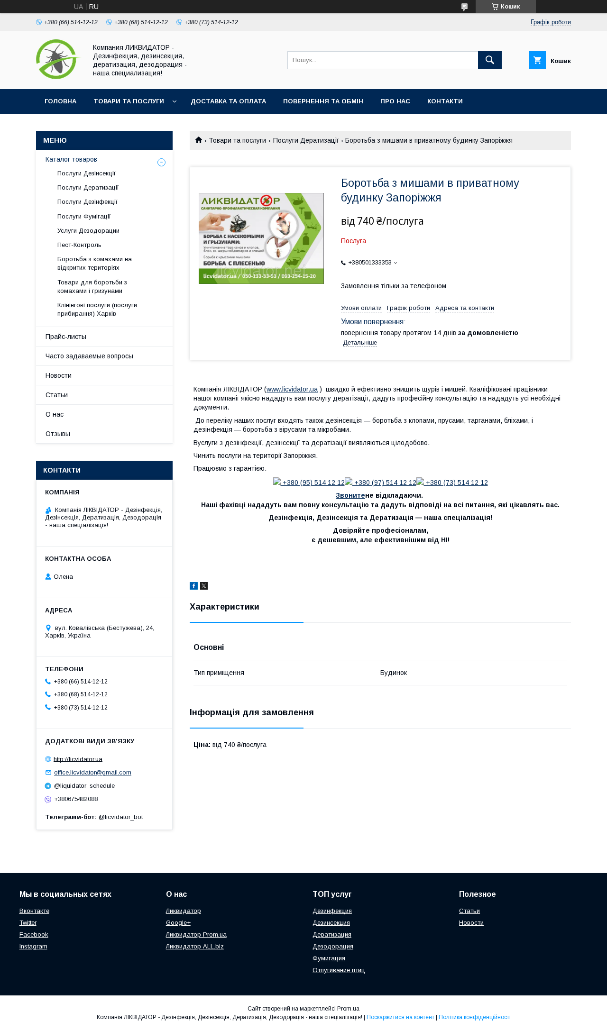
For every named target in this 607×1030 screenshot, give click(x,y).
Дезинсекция (331, 922)
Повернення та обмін (323, 101)
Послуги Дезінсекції (86, 173)
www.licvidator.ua (292, 389)
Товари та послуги (128, 101)
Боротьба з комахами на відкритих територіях (94, 263)
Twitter (28, 922)
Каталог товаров (71, 159)
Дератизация (332, 934)
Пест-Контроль (79, 244)
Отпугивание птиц (339, 970)
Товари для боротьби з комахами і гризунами (92, 286)
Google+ (178, 922)
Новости (59, 375)
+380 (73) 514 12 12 (456, 482)
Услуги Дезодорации (88, 230)
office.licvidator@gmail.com (92, 772)
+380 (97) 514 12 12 (384, 482)
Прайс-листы (66, 336)
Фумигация (329, 958)
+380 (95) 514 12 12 (313, 482)
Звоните (350, 495)
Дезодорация (333, 946)
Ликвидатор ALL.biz (195, 946)
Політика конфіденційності (475, 1017)
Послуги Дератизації (306, 140)
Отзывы (58, 434)
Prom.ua (348, 1008)
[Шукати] (490, 60)
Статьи (57, 395)
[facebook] (194, 587)
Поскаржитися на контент (400, 1017)
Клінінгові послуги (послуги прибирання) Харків (97, 309)
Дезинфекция (332, 910)
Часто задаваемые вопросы (89, 356)
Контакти (445, 101)
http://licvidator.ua (78, 758)
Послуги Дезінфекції (87, 201)
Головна (60, 101)
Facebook (33, 934)
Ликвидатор (183, 910)
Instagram (33, 946)
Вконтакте (34, 910)
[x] (204, 587)
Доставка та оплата (228, 101)
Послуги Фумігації (84, 216)
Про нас (395, 101)
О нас (55, 414)
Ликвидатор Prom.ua (196, 934)
